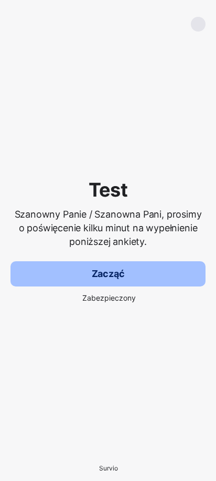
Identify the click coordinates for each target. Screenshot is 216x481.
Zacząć (108, 273)
